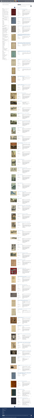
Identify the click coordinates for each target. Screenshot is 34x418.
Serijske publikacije (24, 339)
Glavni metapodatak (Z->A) (28, 4)
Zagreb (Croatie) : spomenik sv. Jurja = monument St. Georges (24, 205)
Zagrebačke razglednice (24, 155)
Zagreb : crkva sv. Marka (20, 244)
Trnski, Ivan (23, 390)
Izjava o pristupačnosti (4, 408)
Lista (20, 4)
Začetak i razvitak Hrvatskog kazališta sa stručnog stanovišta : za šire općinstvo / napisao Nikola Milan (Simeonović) (24, 300)
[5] (6, 25)
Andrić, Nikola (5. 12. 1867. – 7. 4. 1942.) (26, 36)
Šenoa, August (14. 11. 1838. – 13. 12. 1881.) (26, 44)
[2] (6, 40)
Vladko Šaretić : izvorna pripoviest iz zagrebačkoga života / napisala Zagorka (24, 325)
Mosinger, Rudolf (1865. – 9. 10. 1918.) (26, 366)
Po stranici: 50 (24, 4)
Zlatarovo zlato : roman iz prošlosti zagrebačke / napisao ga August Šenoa (24, 59)
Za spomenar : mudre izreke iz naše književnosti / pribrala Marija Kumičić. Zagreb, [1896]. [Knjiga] (24, 84)
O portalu (3, 409)
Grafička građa (23, 111)
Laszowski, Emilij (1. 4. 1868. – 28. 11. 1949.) (26, 52)
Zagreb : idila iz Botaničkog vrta (21, 159)
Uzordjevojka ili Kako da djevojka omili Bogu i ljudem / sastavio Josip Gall (24, 357)
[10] (6, 59)
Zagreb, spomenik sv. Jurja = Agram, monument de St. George (24, 120)
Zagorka (23, 326)
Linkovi (3, 411)
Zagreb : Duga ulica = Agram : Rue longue (22, 191)
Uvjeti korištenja (4, 410)
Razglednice (27, 111)
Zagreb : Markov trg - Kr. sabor (21, 127)
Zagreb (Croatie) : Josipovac (20, 230)
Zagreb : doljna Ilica (20, 198)
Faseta (18, 4)
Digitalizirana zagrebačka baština (25, 22)
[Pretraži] (31, 6)
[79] (6, 17)
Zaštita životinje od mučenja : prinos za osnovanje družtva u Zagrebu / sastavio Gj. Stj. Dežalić (24, 76)
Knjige (23, 15)
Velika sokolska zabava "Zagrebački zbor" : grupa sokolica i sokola (24, 350)
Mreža (21, 4)
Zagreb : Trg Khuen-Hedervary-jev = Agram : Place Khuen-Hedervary (23, 113)
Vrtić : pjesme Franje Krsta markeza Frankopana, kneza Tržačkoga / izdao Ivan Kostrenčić (24, 309)
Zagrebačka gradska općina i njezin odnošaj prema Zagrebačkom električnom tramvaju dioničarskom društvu (24, 276)
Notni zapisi (23, 98)
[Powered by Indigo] (31, 417)
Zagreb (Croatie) (19, 237)
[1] (6, 19)
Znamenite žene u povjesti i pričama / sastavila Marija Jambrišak (24, 17)
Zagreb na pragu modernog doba (25, 13)
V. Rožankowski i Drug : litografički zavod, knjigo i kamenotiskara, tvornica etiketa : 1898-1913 (24, 317)
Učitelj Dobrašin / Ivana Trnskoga (21, 389)
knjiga (23, 38)
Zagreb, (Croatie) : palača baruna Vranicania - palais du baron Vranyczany (24, 222)
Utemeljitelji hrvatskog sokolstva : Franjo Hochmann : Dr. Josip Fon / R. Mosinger (24, 365)
